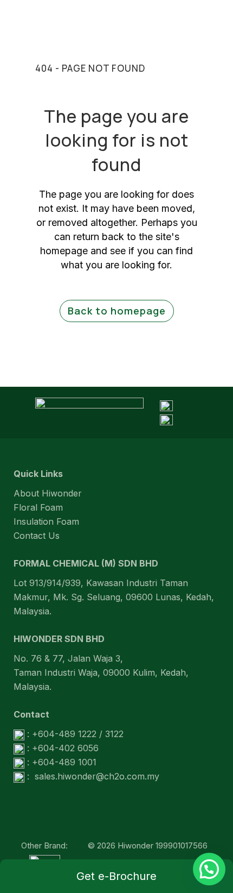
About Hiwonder (48, 493)
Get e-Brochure (116, 876)
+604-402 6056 (65, 748)
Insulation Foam (46, 521)
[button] (209, 869)
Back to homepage (117, 310)
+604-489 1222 (64, 733)
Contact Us (37, 535)
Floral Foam (38, 507)
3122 (114, 733)
